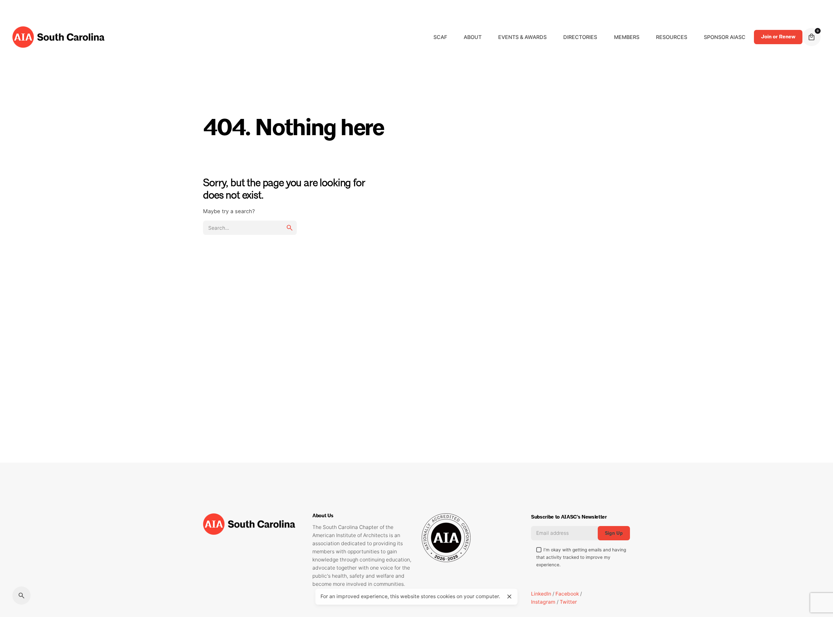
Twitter (568, 602)
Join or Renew (778, 36)
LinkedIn (541, 594)
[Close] (509, 596)
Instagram (543, 602)
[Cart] (811, 37)
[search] (289, 228)
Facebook (567, 594)
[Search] (21, 595)
